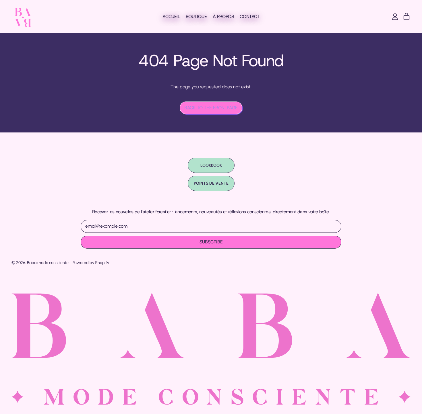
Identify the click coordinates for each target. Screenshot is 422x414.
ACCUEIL (171, 16)
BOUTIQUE (196, 16)
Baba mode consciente (48, 262)
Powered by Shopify (91, 262)
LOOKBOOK (211, 165)
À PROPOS (223, 16)
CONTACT (249, 16)
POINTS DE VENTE (211, 183)
